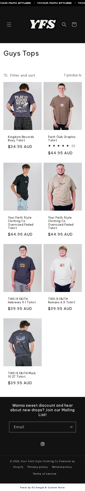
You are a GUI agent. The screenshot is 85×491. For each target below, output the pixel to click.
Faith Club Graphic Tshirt (62, 138)
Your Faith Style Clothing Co (39, 461)
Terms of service (44, 473)
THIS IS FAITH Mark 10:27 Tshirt (22, 374)
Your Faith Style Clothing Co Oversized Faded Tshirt (21, 223)
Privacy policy (38, 467)
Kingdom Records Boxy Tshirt (21, 138)
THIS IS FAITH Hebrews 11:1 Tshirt (22, 300)
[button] (9, 25)
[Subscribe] (71, 427)
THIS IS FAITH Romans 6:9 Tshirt (61, 300)
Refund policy (62, 467)
